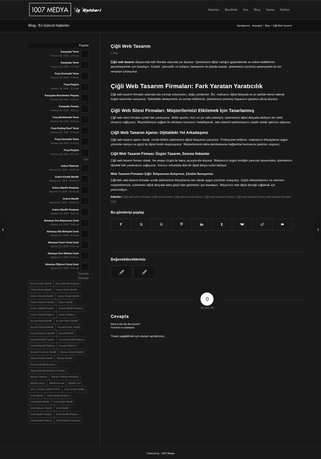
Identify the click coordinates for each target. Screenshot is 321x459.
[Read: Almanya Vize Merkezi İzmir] (85, 256)
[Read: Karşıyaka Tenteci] (85, 109)
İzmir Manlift (36, 395)
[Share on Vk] (242, 224)
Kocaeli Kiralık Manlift (69, 327)
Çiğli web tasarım (162, 196)
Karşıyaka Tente (70, 51)
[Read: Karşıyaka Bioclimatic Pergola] (85, 98)
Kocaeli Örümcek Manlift (43, 352)
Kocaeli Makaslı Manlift (42, 333)
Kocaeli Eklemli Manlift (42, 327)
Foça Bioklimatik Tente (66, 117)
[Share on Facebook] (121, 224)
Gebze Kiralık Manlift (67, 176)
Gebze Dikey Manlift (66, 289)
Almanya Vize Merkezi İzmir (63, 253)
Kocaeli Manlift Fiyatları (42, 339)
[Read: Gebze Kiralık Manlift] (85, 179)
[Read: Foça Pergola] (85, 87)
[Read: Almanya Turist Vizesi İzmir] (85, 245)
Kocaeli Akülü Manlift (41, 320)
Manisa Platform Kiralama (65, 376)
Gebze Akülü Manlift (40, 289)
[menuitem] (213, 9)
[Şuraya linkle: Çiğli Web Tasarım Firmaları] (122, 272)
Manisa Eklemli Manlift (71, 352)
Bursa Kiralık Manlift (40, 283)
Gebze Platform (70, 166)
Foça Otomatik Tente (67, 73)
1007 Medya (167, 453)
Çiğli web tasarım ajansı (188, 196)
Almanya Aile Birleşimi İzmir (63, 231)
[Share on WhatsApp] (161, 224)
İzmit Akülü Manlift (39, 401)
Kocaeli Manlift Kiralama (71, 339)
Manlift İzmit (74, 383)
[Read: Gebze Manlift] (85, 201)
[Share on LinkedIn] (202, 224)
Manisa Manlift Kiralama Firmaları (47, 370)
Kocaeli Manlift (66, 333)
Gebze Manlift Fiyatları (42, 308)
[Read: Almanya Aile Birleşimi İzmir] (85, 234)
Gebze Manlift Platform (42, 314)
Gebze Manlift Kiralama (65, 187)
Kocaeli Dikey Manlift (67, 320)
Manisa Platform (38, 376)
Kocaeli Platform (67, 345)
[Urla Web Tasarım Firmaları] (3, 229)
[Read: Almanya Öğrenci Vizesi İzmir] (85, 267)
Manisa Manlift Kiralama (42, 364)
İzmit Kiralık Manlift (63, 401)
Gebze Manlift (71, 198)
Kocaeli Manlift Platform (42, 345)
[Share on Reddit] (262, 224)
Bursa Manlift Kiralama (67, 283)
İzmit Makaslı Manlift (41, 408)
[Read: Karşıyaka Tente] (85, 54)
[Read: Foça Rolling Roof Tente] (85, 131)
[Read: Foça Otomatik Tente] (85, 76)
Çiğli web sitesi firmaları (137, 196)
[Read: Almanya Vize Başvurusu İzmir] (85, 223)
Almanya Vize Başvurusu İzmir (61, 220)
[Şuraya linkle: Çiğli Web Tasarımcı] (144, 272)
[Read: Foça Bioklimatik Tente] (85, 120)
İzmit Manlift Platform (41, 420)
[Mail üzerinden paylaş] (282, 224)
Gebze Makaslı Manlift (42, 302)
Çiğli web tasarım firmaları (219, 196)
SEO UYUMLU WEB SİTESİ (45, 389)
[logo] (66, 9)
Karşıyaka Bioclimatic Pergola (62, 95)
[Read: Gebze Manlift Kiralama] (85, 190)
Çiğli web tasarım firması (250, 196)
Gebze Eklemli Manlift (41, 296)
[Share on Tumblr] (222, 224)
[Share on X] (141, 224)
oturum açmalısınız (152, 336)
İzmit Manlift (62, 408)
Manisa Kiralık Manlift (41, 358)
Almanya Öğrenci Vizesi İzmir (62, 264)
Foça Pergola (71, 84)
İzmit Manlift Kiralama (67, 414)
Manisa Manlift (64, 358)
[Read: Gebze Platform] (85, 168)
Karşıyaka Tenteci (69, 106)
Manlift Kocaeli (56, 383)
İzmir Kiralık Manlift (74, 389)
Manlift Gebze (37, 383)
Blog (115, 53)
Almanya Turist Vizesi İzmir (63, 242)
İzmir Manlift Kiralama (58, 395)
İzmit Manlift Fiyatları (41, 414)
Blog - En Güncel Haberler (48, 25)
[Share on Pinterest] (182, 224)
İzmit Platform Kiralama (68, 420)
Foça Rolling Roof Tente (65, 128)
